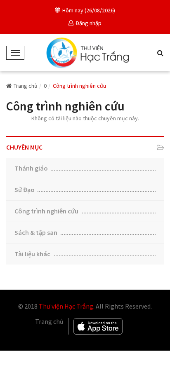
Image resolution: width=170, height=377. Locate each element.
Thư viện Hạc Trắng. (66, 306)
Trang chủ (26, 85)
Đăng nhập (89, 23)
